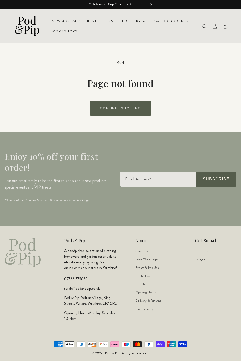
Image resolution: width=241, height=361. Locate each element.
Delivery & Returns (148, 300)
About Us (141, 251)
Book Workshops (146, 259)
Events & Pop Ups (147, 267)
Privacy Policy (144, 309)
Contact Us (142, 275)
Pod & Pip (112, 353)
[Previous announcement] (13, 4)
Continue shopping (120, 108)
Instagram (201, 259)
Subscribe (216, 179)
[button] (131, 21)
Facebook (201, 251)
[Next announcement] (227, 4)
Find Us (140, 284)
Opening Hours (145, 292)
